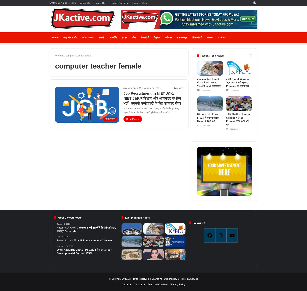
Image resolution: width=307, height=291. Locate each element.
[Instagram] (221, 235)
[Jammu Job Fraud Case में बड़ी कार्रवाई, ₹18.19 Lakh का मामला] (210, 68)
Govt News (88, 37)
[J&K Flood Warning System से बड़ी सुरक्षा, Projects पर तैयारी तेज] (239, 68)
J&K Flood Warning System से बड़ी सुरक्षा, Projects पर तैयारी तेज (238, 82)
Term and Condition (118, 3)
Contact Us (99, 3)
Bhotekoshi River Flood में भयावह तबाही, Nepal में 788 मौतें (208, 118)
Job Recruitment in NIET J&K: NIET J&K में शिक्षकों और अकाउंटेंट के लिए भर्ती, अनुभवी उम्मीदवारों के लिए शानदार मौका (152, 98)
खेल (134, 37)
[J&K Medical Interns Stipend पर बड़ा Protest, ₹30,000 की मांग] (239, 103)
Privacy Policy (139, 3)
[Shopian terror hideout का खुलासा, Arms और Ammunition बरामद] (132, 254)
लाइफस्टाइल (182, 37)
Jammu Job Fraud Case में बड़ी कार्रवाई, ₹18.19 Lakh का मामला (208, 82)
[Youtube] (232, 235)
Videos (222, 37)
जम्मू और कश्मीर (70, 37)
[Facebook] (209, 235)
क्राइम (124, 37)
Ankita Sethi (132, 88)
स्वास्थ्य (210, 37)
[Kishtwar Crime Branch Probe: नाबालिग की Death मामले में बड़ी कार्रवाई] (153, 254)
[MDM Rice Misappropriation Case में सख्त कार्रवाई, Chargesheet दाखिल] (132, 229)
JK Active (157, 279)
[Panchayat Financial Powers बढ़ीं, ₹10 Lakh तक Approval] (175, 242)
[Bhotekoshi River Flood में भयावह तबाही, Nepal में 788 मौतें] (210, 103)
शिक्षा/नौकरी (197, 37)
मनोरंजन (168, 37)
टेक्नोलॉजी (145, 37)
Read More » (132, 119)
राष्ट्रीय (102, 37)
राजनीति (113, 37)
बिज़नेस (157, 37)
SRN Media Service (188, 279)
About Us (85, 3)
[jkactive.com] (82, 18)
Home (55, 37)
